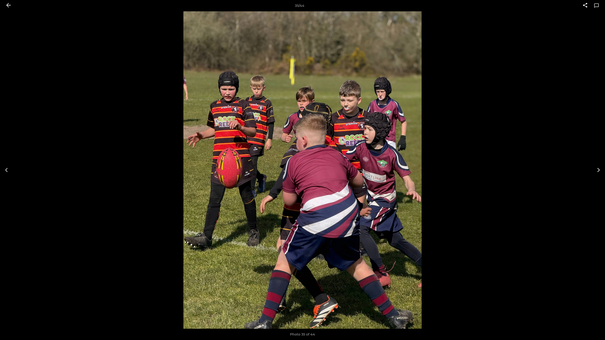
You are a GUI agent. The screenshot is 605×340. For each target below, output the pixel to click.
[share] (585, 5)
